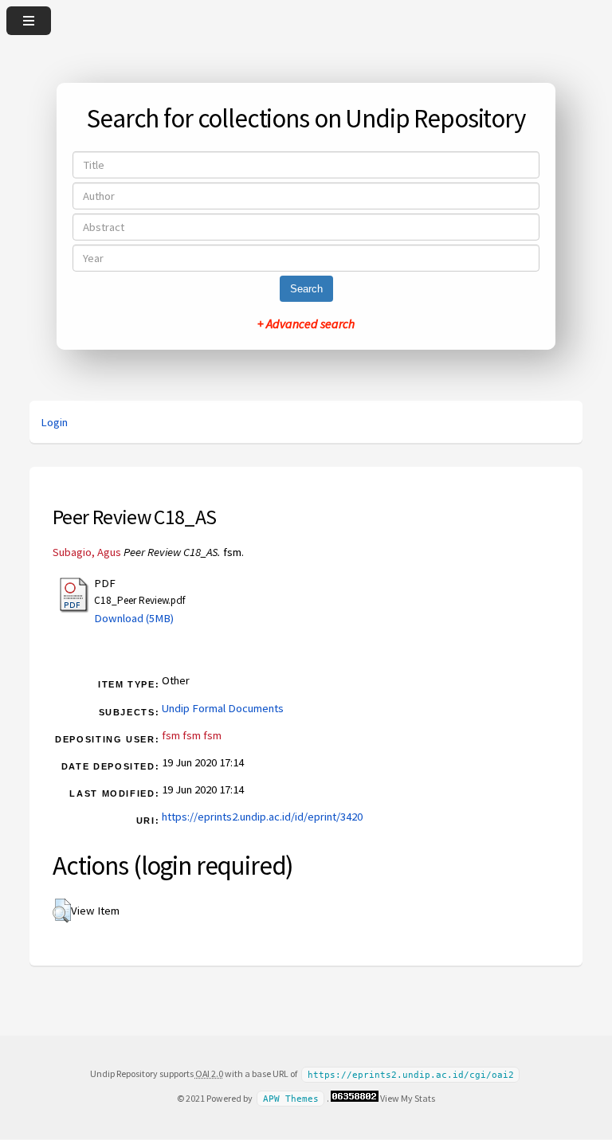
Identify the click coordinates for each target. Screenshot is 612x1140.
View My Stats (407, 1098)
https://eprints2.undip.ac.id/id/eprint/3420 (262, 816)
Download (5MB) (134, 618)
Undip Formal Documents (223, 708)
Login (54, 422)
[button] (62, 911)
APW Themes (291, 1099)
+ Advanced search (306, 323)
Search (306, 289)
